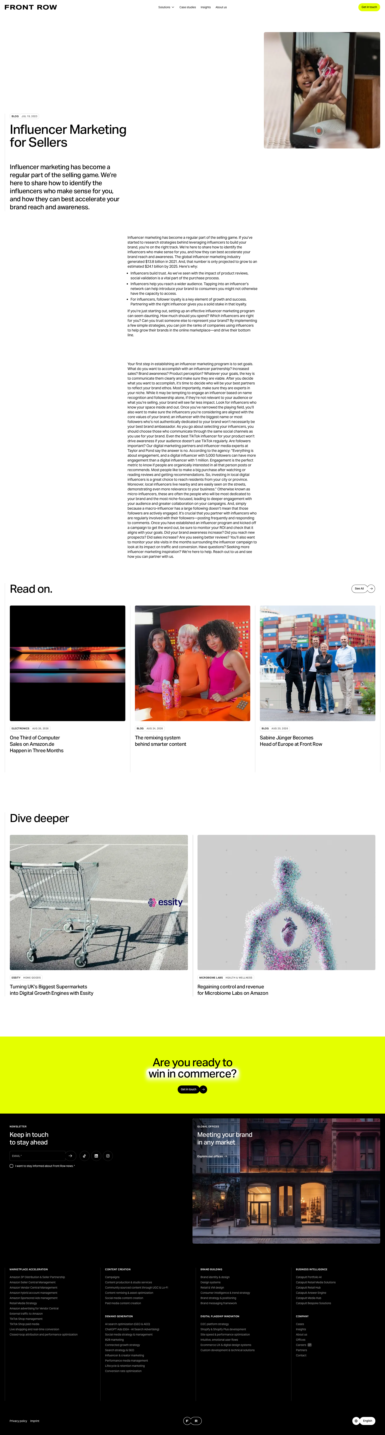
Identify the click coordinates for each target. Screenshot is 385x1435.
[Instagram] (108, 1156)
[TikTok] (85, 1156)
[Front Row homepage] (31, 7)
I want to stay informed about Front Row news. (45, 1166)
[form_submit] (70, 1156)
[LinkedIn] (96, 1156)
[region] (195, 689)
